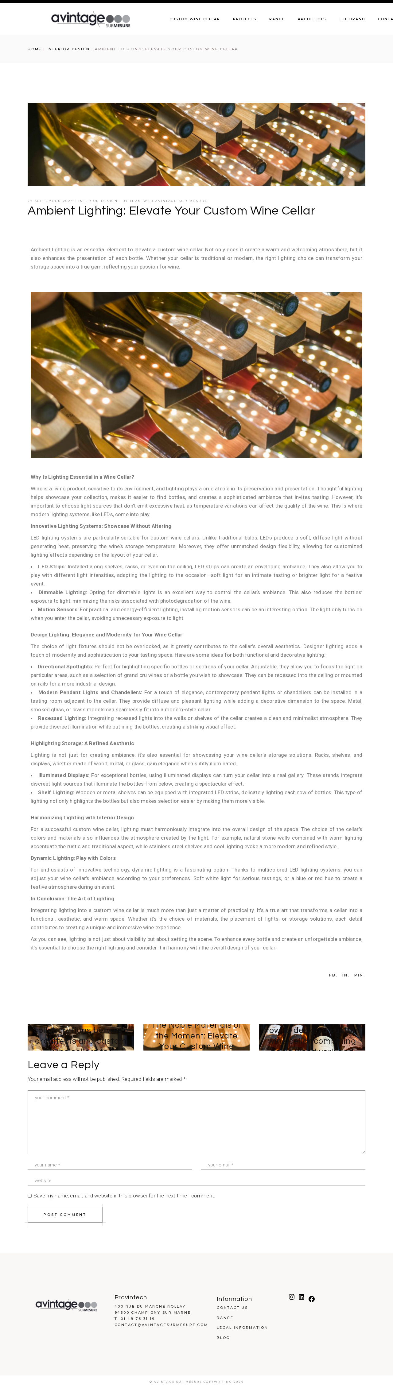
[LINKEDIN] (301, 1299)
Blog (223, 1338)
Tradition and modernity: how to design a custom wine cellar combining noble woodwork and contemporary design (312, 1041)
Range (225, 1318)
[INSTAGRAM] (291, 1299)
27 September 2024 (50, 201)
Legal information (242, 1327)
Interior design (68, 49)
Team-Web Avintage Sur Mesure (169, 201)
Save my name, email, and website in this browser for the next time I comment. (124, 1196)
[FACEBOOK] (311, 1301)
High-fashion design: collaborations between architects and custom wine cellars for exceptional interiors (80, 1041)
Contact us (232, 1307)
